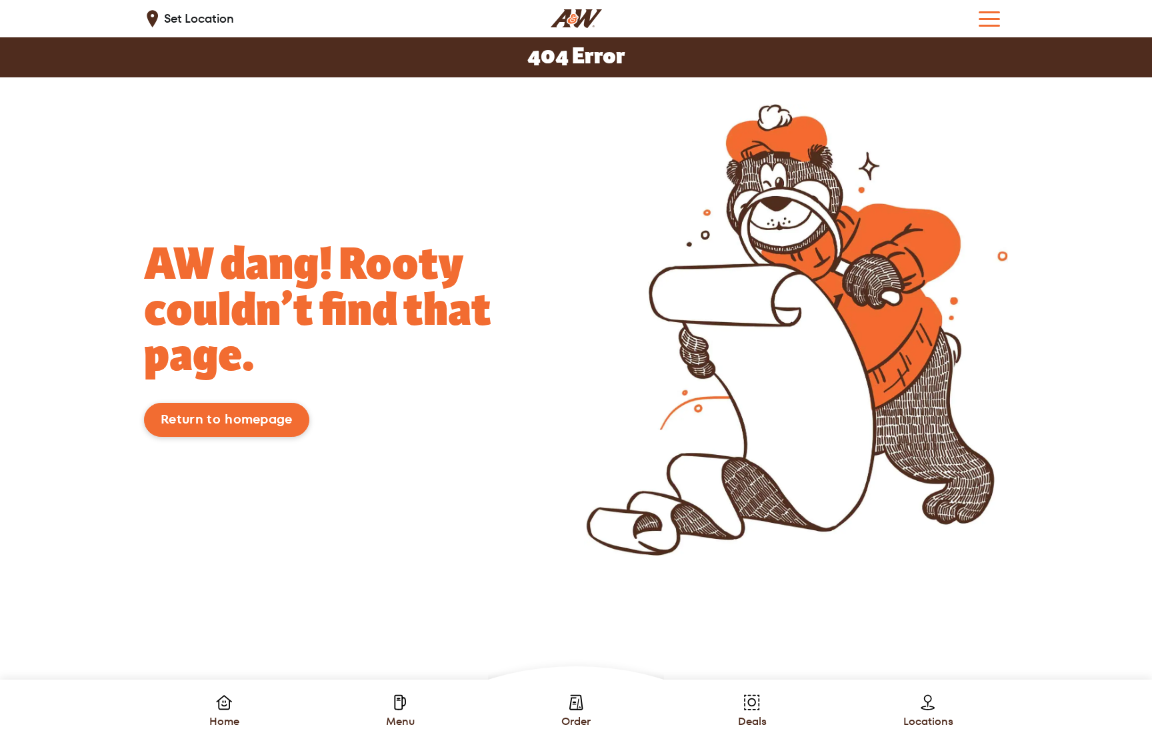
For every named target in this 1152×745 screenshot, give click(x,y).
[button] (989, 19)
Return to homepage (227, 419)
